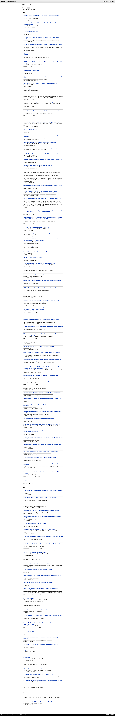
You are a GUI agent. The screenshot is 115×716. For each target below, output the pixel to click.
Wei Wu (29, 399)
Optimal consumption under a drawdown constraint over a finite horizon (38, 165)
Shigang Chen (59, 697)
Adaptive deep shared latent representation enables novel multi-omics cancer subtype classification (41, 136)
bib (24, 427)
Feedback (30, 714)
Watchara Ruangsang (30, 175)
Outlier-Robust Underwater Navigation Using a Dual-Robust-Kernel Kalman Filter (39, 142)
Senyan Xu (42, 175)
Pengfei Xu (29, 425)
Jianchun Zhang (26, 296)
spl (24, 145)
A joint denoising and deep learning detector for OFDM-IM (35, 504)
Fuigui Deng (39, 611)
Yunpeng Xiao (31, 322)
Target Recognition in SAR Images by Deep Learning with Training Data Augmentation (41, 510)
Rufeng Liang (31, 491)
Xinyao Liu (28, 202)
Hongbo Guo (29, 466)
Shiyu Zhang (30, 186)
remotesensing (26, 372)
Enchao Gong (39, 264)
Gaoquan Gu (25, 25)
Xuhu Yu (41, 592)
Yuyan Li (25, 212)
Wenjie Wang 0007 (34, 57)
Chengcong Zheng (45, 491)
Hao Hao (25, 348)
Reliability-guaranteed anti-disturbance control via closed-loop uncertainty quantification (41, 294)
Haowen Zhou (40, 186)
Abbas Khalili (51, 123)
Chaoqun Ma (42, 47)
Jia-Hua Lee (53, 202)
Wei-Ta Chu (40, 202)
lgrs (24, 343)
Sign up (113, 1)
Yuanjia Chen (37, 176)
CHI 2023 (25, 634)
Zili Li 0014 (39, 432)
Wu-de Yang (53, 221)
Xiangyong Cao (53, 178)
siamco (24, 156)
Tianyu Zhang (54, 176)
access (24, 27)
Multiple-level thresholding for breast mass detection (34, 604)
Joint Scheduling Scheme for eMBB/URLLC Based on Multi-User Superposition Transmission (42, 386)
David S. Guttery (35, 458)
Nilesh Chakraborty (35, 355)
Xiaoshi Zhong (26, 664)
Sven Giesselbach (47, 355)
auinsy (24, 384)
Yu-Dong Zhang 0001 (58, 466)
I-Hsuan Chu (25, 204)
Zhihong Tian (25, 493)
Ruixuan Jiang (37, 175)
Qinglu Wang (44, 640)
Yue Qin (45, 96)
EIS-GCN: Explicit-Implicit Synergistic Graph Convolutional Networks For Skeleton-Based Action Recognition (43, 62)
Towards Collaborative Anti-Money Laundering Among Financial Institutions (39, 263)
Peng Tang (31, 123)
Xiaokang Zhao (41, 394)
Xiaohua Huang (39, 640)
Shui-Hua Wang (30, 605)
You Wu (24, 425)
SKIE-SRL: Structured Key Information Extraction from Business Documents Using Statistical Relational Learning (42, 353)
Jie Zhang (25, 310)
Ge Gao (40, 64)
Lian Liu (24, 179)
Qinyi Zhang (32, 376)
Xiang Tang (25, 565)
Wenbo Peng (25, 407)
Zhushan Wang (55, 47)
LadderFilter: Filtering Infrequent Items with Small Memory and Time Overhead (39, 529)
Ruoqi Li (39, 173)
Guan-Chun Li (32, 578)
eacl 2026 (25, 41)
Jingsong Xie (37, 212)
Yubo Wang (55, 179)
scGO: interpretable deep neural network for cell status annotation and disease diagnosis (41, 424)
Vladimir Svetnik (41, 123)
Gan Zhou (37, 592)
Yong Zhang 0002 (54, 258)
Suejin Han (59, 172)
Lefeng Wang (52, 192)
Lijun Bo (25, 18)
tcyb (24, 677)
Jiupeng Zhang (32, 394)
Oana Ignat (35, 432)
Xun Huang (51, 491)
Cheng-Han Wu (38, 204)
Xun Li (31, 166)
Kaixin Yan (34, 18)
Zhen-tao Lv (30, 221)
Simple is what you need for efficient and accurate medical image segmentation (39, 94)
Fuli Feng (40, 57)
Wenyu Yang (35, 414)
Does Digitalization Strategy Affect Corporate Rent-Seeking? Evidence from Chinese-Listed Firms (42, 445)
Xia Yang (43, 466)
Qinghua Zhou (26, 670)
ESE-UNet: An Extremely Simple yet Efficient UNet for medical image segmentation (40, 102)
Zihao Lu (37, 172)
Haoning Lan (36, 192)
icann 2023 (25, 520)
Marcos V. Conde (26, 172)
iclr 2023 (25, 688)
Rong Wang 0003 (43, 322)
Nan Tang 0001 (45, 524)
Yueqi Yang (44, 173)
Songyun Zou (58, 192)
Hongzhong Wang (46, 178)
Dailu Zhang (37, 553)
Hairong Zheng (26, 467)
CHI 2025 (25, 284)
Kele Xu (53, 173)
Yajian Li (37, 578)
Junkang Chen (37, 336)
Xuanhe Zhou (31, 258)
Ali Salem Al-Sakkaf (41, 228)
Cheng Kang (30, 97)
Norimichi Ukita (31, 201)
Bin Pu (45, 97)
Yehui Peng (29, 276)
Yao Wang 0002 (41, 591)
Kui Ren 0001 (50, 264)
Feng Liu (33, 47)
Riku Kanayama (37, 201)
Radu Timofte (33, 172)
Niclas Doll (42, 355)
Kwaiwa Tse (25, 414)
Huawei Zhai (29, 453)
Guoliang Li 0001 (45, 194)
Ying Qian (29, 640)
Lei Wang (41, 329)
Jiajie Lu (25, 176)
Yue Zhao (31, 130)
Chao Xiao (25, 592)
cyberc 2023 (25, 647)
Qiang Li (53, 599)
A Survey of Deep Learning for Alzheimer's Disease (33, 668)
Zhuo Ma (59, 530)
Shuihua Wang (40, 670)
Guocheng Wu (47, 565)
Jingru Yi (25, 432)
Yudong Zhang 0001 (42, 458)
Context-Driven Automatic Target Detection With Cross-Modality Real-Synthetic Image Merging (42, 185)
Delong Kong (25, 32)
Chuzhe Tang (41, 192)
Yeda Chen (25, 178)
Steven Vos (38, 283)
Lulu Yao (60, 369)
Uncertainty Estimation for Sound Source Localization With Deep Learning (38, 251)
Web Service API (18, 714)
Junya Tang (35, 382)
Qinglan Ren (40, 303)
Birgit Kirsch (25, 355)
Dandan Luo (55, 96)
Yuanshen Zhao (50, 104)
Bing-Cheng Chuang (47, 202)
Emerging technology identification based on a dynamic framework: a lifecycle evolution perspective (41, 472)
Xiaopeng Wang (50, 369)
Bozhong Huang (40, 276)
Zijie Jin (49, 176)
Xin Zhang (38, 583)
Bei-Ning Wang (34, 512)
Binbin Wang (29, 611)
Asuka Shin (39, 205)
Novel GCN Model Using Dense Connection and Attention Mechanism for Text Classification (42, 398)
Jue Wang (25, 570)
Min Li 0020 (25, 329)
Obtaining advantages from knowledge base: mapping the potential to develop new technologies (40, 405)
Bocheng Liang (41, 97)
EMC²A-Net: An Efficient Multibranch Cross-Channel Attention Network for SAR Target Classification (40, 638)
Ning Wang (51, 524)
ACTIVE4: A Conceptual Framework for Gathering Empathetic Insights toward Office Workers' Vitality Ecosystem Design (42, 630)
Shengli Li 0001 (50, 97)
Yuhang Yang (40, 178)
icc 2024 (25, 389)
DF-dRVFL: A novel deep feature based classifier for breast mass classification (39, 457)
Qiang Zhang (32, 113)
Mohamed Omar (49, 570)
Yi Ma (27, 546)
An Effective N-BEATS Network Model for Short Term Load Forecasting (37, 558)
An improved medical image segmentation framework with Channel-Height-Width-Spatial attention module (41, 464)
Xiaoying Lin (33, 79)
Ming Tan (33, 40)
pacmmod (25, 533)
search (14, 1)
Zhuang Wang (30, 703)
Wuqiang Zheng (42, 55)
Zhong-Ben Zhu (35, 625)
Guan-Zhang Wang (34, 202)
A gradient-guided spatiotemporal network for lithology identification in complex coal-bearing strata (42, 77)
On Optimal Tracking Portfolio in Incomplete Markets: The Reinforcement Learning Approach (42, 153)
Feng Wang (50, 591)
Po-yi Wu (43, 204)
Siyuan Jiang (47, 175)
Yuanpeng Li (25, 530)
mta (24, 460)
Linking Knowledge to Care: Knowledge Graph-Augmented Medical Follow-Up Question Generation (41, 38)
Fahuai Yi (34, 166)
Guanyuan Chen (57, 103)
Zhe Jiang (25, 192)
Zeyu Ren (25, 97)
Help (13, 714)
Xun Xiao (29, 592)
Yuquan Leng (31, 336)
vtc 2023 (25, 612)
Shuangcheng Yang (27, 79)
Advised (28, 7)
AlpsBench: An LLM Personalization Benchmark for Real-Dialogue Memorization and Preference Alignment (43, 54)
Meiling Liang (50, 96)
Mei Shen (29, 84)
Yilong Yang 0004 (40, 530)
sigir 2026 (25, 58)
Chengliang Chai (32, 524)
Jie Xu (24, 578)
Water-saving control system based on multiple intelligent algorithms (37, 381)
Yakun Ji (44, 303)
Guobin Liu (25, 228)
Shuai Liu (38, 425)
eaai (24, 115)
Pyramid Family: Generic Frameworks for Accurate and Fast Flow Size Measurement (40, 696)
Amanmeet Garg (45, 432)
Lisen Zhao (38, 559)
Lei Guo (40, 296)
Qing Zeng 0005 (41, 96)
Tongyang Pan (49, 212)
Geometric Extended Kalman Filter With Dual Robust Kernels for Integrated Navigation (41, 148)
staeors (24, 188)
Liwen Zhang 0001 (44, 176)
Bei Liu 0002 (31, 388)
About (2, 714)
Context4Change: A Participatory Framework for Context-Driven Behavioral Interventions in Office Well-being (42, 281)
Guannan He (34, 96)
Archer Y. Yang (40, 130)
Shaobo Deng (36, 329)
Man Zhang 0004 (38, 491)
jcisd (24, 126)
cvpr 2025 (25, 182)
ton (24, 698)
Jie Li (28, 632)
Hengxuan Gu (36, 64)
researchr (3, 1)
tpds (24, 594)
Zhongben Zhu (40, 143)
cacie (24, 243)
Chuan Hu (40, 149)
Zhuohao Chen (38, 40)
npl (24, 401)
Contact (6, 714)
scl (23, 297)
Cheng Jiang (51, 103)
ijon (24, 338)
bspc (24, 50)
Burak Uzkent (29, 432)
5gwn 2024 (25, 660)
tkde (24, 323)
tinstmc (24, 312)
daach (24, 86)
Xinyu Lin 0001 (48, 55)
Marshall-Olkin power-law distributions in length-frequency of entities (37, 663)
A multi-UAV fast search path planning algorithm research (35, 609)
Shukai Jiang (31, 290)
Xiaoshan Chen (26, 166)
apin (24, 139)
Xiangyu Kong (42, 172)
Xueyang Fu (52, 175)
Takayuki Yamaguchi (50, 201)
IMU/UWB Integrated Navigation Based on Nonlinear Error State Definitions (38, 89)
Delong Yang (35, 97)
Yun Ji (28, 440)
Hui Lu (47, 425)
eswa (24, 99)
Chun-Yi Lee (59, 204)
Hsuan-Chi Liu (53, 204)
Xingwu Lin (37, 290)
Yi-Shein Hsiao (31, 204)
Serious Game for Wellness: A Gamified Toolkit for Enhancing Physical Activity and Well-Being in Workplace (42, 616)
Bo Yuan (42, 270)
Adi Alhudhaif (48, 453)
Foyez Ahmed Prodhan (51, 362)
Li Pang (35, 178)
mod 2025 (25, 356)
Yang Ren (40, 194)
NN (24, 34)
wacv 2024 (25, 434)
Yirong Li (25, 369)
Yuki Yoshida (43, 201)
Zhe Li (36, 394)
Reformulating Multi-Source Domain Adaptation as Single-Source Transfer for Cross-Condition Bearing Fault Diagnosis (42, 23)
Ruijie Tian (34, 453)
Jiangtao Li (41, 658)
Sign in (110, 1)
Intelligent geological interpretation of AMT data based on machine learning (39, 418)
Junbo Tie (46, 591)
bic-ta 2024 (25, 653)
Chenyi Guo (25, 519)
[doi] (35, 20)
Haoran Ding (47, 192)
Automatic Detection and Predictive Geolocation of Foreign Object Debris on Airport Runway (42, 392)
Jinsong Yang (43, 212)
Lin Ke (27, 539)
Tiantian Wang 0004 (31, 212)
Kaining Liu (54, 55)
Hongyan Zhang (26, 113)
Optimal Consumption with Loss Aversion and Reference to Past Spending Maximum (40, 375)
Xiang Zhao (42, 553)
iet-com (24, 507)
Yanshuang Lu (44, 32)
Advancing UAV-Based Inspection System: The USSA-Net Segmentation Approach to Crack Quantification (42, 412)
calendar (11, 1)
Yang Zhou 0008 (43, 697)
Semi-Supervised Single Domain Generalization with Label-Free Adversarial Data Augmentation (42, 680)
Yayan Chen (29, 96)
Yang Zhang (46, 336)
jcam (24, 277)
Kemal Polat (43, 453)
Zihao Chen (30, 329)
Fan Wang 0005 (54, 172)
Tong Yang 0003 (54, 530)
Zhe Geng (25, 186)
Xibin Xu (44, 388)
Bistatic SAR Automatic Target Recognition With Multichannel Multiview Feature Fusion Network (43, 340)
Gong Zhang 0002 (58, 186)
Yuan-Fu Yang (26, 205)
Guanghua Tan (40, 104)
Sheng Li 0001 (36, 681)
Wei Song (29, 179)
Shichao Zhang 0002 (33, 32)
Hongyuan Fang (31, 241)
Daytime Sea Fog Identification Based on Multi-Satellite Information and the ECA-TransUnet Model (42, 544)
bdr (24, 421)
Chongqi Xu (35, 186)
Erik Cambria (35, 664)
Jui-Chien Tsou (48, 204)
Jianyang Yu (48, 173)
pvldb (24, 195)
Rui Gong (45, 592)
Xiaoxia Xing (48, 172)
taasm (24, 408)
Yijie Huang (29, 18)
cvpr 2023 (25, 572)
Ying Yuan (55, 97)
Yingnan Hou (43, 425)
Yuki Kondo (25, 201)
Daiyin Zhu (52, 186)
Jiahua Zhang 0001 (57, 32)
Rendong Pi (25, 253)
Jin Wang (37, 113)
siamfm (24, 20)
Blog (23, 714)
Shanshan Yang (50, 32)
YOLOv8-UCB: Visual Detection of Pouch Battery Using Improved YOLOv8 (38, 346)
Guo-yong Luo (44, 221)
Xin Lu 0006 (59, 176)
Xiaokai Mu (31, 143)
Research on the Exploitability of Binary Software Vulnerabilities (36, 563)
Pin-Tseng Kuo (59, 202)
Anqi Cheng (44, 40)
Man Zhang (35, 565)
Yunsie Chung (31, 270)
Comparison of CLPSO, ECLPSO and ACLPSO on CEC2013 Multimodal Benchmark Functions (42, 650)
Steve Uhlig (27, 532)
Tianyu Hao (31, 173)
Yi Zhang (25, 481)
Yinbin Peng (25, 399)
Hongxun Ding (59, 55)
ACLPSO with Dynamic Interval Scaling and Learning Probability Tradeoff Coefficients (41, 644)
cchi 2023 (25, 619)
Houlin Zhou (30, 565)
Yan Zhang (39, 221)
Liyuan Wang (34, 425)
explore (7, 1)
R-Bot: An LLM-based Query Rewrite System (32, 257)
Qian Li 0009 (25, 322)
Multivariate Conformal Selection (30, 129)
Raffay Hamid (55, 570)
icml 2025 (25, 132)
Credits (10, 714)
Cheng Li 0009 (59, 178)
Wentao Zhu (30, 570)
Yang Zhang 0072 (26, 57)
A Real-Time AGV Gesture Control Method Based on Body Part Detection (38, 582)
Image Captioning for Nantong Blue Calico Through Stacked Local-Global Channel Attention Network (42, 517)
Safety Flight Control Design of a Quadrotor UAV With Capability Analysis (38, 674)
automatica (25, 168)
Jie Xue (51, 113)
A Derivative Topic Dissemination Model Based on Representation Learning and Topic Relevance (41, 320)
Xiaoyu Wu (25, 47)
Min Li (24, 539)
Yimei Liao (60, 96)
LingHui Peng (59, 591)
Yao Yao (33, 592)
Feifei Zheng (27, 48)
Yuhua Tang (55, 592)
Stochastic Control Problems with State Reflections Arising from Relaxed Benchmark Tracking (42, 159)
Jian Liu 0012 (44, 264)
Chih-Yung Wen (45, 414)
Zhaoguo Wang (31, 192)
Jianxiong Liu (25, 388)
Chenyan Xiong (56, 40)
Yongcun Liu (31, 194)
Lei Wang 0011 (31, 591)
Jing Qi (37, 658)
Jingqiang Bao (30, 90)
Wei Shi (35, 591)
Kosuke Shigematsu (33, 205)
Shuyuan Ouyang (57, 104)
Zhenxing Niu (26, 394)
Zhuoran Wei (25, 194)
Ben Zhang (35, 303)
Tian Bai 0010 (26, 123)
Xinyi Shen (32, 440)
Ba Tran (43, 205)
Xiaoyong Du (35, 703)
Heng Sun (33, 179)
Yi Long (48, 221)
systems (25, 292)
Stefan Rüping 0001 (55, 355)
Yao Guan (39, 453)
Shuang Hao (25, 524)
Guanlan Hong (29, 181)
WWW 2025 (25, 266)
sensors (24, 441)
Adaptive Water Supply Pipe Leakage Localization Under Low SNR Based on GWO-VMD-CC (42, 246)
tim (24, 150)
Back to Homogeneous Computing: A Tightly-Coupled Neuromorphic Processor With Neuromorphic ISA (40, 589)
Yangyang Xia (41, 241)
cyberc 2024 (25, 483)
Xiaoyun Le (37, 440)
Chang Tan (25, 559)
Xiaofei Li (54, 425)
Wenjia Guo (39, 466)
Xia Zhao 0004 (50, 592)
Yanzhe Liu (29, 447)
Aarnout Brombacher (31, 283)
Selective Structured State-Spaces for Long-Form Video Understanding (37, 569)
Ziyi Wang (34, 611)
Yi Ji (45, 47)
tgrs (24, 230)
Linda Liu (54, 432)
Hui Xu (47, 466)
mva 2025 (25, 207)
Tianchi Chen (46, 270)
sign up (28, 707)
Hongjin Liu (25, 241)
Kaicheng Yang (47, 530)
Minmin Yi (33, 176)
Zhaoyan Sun (26, 258)
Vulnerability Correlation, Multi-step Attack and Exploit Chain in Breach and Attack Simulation (42, 490)
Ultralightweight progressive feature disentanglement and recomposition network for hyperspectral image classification (40, 31)
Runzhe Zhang (26, 303)
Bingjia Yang (46, 123)
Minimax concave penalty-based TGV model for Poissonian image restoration (39, 233)
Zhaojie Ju (39, 500)
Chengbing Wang (35, 55)
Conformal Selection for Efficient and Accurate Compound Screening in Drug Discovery (41, 122)
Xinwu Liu (25, 234)
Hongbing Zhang (31, 553)
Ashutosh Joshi (49, 40)
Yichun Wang (50, 394)
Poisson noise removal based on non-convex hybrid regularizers (36, 274)
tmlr (24, 683)
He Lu (24, 371)
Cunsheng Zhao (36, 25)
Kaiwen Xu (33, 645)
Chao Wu (44, 506)
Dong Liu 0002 (31, 178)
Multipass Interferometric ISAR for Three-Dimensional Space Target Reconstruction (40, 701)
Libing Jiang (40, 703)
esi (24, 80)
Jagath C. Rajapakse (43, 664)
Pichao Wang (35, 570)
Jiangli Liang (33, 234)
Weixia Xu (60, 592)
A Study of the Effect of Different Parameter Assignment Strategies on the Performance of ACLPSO (41, 479)
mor (24, 162)
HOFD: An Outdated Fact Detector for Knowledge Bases (34, 523)
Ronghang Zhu (26, 681)
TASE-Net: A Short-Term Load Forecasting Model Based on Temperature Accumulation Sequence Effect (41, 656)
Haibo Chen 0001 (52, 194)
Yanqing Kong (51, 466)
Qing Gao (51, 336)
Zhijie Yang (25, 591)
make (24, 671)
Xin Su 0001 (36, 388)
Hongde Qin (35, 90)
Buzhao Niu (54, 212)
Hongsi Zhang (26, 290)
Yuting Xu (35, 123)
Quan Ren (25, 553)
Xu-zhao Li (25, 221)
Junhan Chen (26, 491)
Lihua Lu (33, 559)
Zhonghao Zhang (39, 79)
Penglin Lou (34, 276)
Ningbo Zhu (35, 104)
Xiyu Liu (48, 113)
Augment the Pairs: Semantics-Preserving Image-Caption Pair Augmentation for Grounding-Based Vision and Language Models (42, 431)
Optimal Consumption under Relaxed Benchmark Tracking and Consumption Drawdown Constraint (41, 16)
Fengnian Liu (25, 382)
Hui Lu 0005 (56, 491)
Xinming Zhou (37, 322)
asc (24, 454)
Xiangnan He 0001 (45, 57)
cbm (24, 223)
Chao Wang (49, 47)
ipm (24, 305)
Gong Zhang (48, 512)
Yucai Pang (36, 506)
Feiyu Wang (31, 530)
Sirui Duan (49, 322)
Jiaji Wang (31, 670)
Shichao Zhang (39, 362)
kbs (24, 540)
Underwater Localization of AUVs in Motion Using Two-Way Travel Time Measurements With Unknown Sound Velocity (42, 623)
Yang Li (44, 113)
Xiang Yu (38, 18)
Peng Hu (50, 425)
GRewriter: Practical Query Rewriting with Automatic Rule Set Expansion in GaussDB (40, 191)
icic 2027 (25, 66)
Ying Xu (29, 512)
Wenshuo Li (32, 296)
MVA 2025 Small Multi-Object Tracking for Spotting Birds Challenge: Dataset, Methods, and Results (42, 199)
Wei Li (45, 186)
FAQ (26, 714)
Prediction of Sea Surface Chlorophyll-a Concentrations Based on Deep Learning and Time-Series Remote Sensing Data (42, 597)
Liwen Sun (25, 40)
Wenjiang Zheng (46, 290)
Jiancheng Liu (30, 506)
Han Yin (35, 71)
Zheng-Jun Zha (58, 175)
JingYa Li (29, 618)
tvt (23, 627)
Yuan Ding (30, 264)
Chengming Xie (26, 64)
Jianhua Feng (48, 258)
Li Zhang (33, 84)
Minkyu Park (25, 173)
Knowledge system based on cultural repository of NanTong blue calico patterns (40, 83)
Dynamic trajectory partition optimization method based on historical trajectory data (40, 451)
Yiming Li (37, 47)
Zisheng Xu (57, 173)
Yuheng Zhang (41, 565)
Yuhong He (35, 173)
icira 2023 (25, 585)
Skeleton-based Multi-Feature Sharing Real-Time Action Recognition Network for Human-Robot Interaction (42, 498)
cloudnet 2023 (26, 494)
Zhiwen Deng (26, 336)
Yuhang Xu (25, 583)
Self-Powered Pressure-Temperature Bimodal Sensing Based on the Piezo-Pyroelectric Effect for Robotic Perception (43, 438)
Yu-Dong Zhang (37, 605)
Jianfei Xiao (25, 55)
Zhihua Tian (25, 264)
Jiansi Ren (34, 399)
